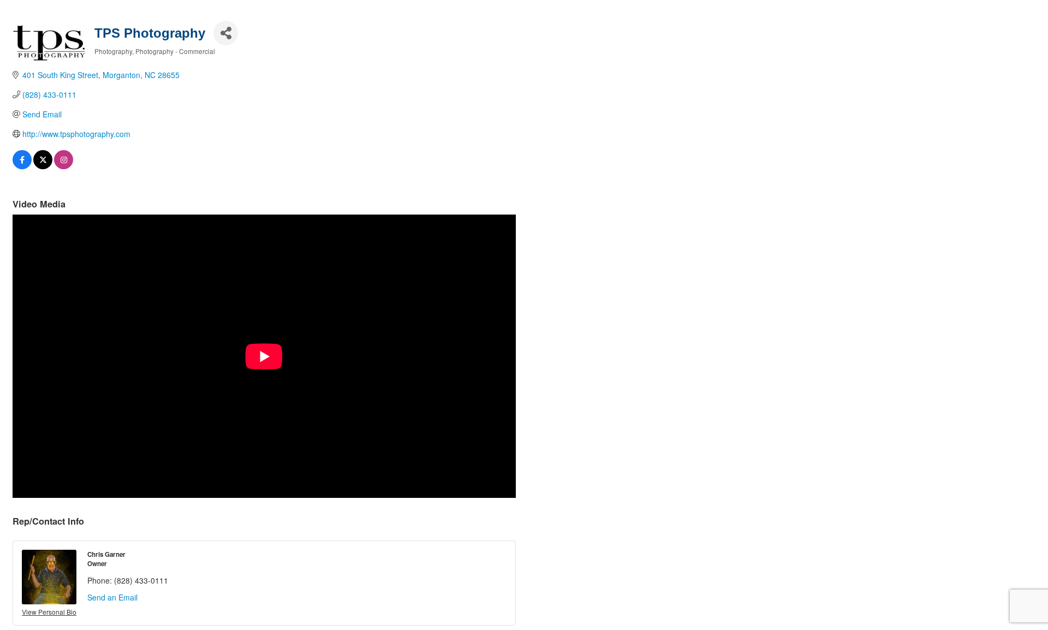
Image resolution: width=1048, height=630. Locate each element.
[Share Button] (225, 33)
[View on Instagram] (63, 166)
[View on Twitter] (42, 166)
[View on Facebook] (22, 166)
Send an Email (112, 597)
